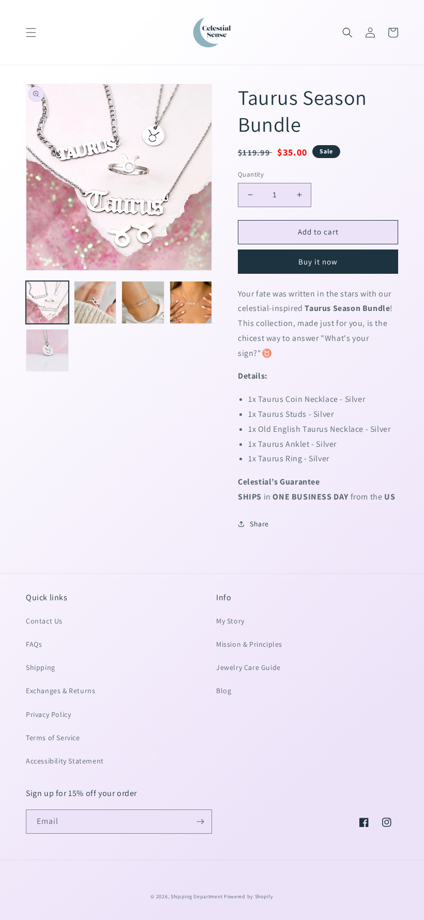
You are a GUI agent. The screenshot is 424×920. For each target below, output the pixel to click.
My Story (230, 621)
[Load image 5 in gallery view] (47, 350)
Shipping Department (196, 896)
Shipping (40, 667)
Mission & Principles (249, 644)
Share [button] (259, 523)
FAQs (34, 644)
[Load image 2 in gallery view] (95, 302)
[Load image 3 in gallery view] (143, 302)
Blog (223, 690)
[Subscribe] (200, 821)
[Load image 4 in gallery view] (191, 302)
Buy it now (318, 262)
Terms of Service (53, 737)
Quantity (251, 174)
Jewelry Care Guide (248, 667)
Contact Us (44, 621)
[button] (31, 32)
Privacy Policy (48, 714)
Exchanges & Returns (60, 690)
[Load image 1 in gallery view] (47, 302)
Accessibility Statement (65, 761)
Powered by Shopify (249, 896)
